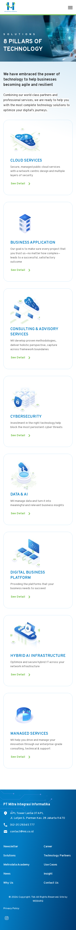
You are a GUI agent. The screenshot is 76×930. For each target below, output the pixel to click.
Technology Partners (57, 855)
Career (48, 846)
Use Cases (50, 865)
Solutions (9, 855)
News (7, 874)
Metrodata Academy (16, 865)
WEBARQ (38, 901)
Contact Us (51, 883)
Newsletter (10, 846)
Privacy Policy (11, 908)
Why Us (8, 883)
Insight (48, 874)
